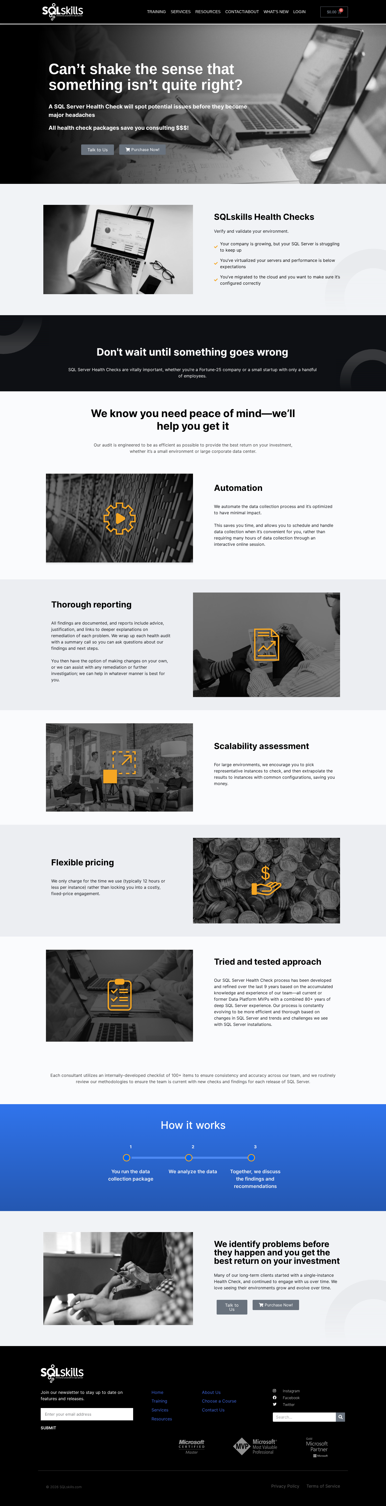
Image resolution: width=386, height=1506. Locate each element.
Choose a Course (219, 1401)
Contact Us (213, 1409)
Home (157, 1392)
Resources (208, 11)
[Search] (340, 1417)
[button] (142, 149)
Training (156, 11)
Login (299, 11)
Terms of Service (323, 1486)
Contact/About (242, 11)
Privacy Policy (285, 1486)
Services (181, 11)
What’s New (276, 11)
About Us (211, 1392)
